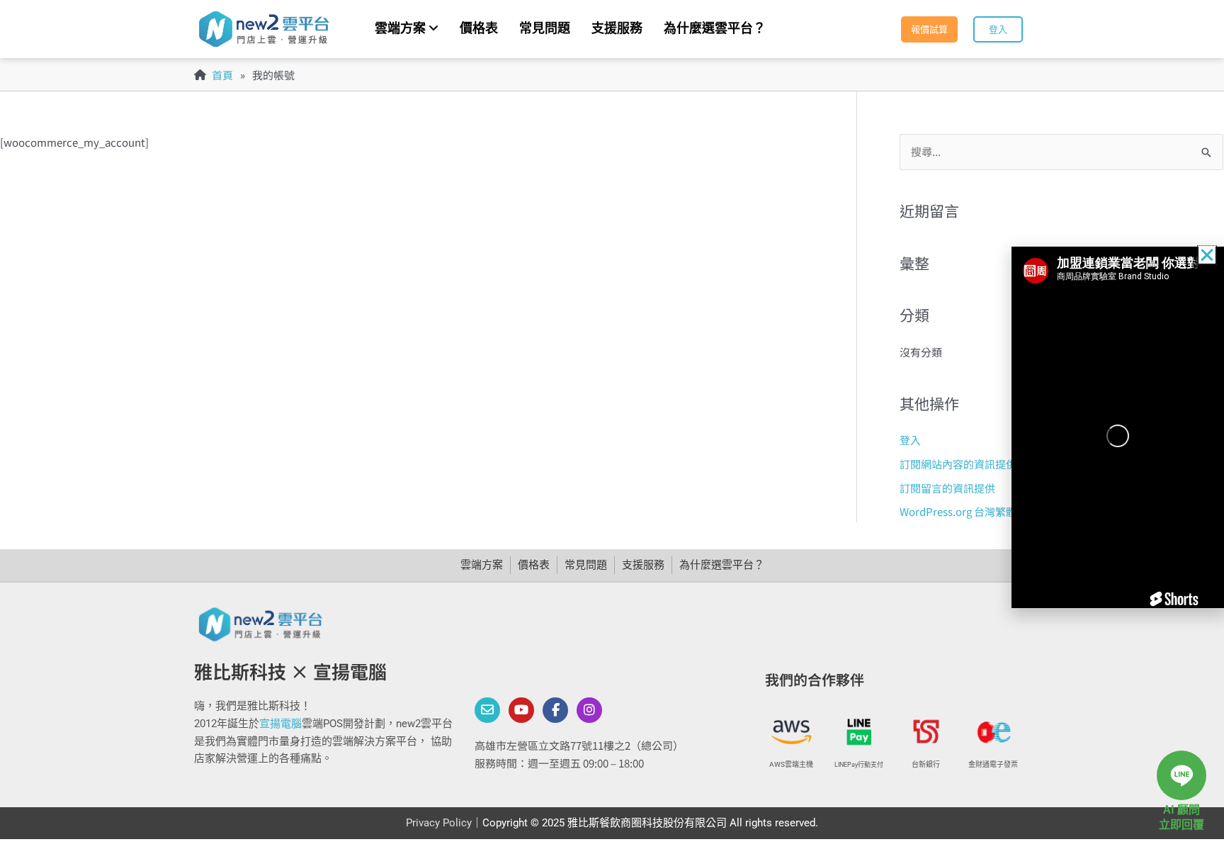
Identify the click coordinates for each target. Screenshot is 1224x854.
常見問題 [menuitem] (544, 28)
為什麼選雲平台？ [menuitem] (715, 28)
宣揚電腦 (280, 723)
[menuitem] (407, 29)
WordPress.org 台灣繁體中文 (969, 511)
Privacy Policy (439, 822)
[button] (1207, 255)
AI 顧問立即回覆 (1181, 817)
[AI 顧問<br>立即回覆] (1181, 775)
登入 (910, 439)
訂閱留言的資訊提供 (947, 488)
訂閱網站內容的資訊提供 (958, 463)
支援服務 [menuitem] (616, 28)
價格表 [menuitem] (479, 28)
